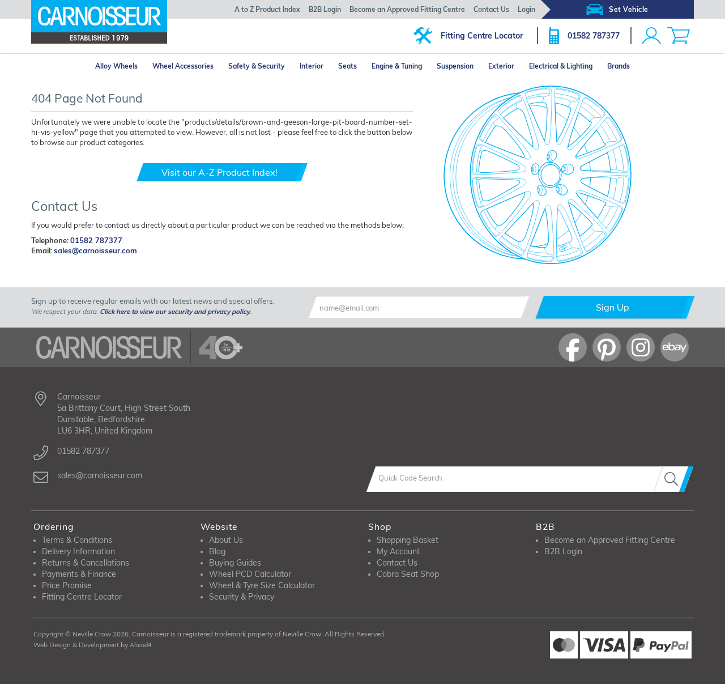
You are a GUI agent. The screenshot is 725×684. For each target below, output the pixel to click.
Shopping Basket (407, 540)
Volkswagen (141, 270)
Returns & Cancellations (85, 563)
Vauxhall (57, 270)
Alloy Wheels (116, 66)
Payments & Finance (79, 574)
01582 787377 (594, 36)
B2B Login (325, 9)
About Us (226, 540)
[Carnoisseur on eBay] (675, 347)
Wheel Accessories (183, 66)
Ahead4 (140, 645)
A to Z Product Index (267, 9)
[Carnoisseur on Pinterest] (607, 347)
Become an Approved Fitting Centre (407, 9)
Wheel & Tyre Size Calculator (262, 585)
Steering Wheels (406, 270)
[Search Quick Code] (673, 479)
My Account (398, 551)
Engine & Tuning (397, 66)
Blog (217, 551)
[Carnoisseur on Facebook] (573, 347)
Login (526, 9)
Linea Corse (309, 270)
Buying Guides (235, 563)
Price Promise (67, 585)
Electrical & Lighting (560, 66)
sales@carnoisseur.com (95, 250)
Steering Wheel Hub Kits (419, 283)
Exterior (501, 66)
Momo (221, 285)
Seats (347, 66)
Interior (311, 66)
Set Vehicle (629, 9)
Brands (618, 66)
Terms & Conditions (77, 540)
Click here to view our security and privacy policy (175, 311)
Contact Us (491, 9)
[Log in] (651, 35)
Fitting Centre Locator (482, 36)
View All (70, 285)
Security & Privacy (241, 597)
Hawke (222, 270)
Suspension (455, 66)
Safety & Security (256, 66)
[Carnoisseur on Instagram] (641, 347)
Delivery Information (78, 551)
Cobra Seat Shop (408, 574)
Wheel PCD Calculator (250, 574)
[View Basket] (678, 35)
